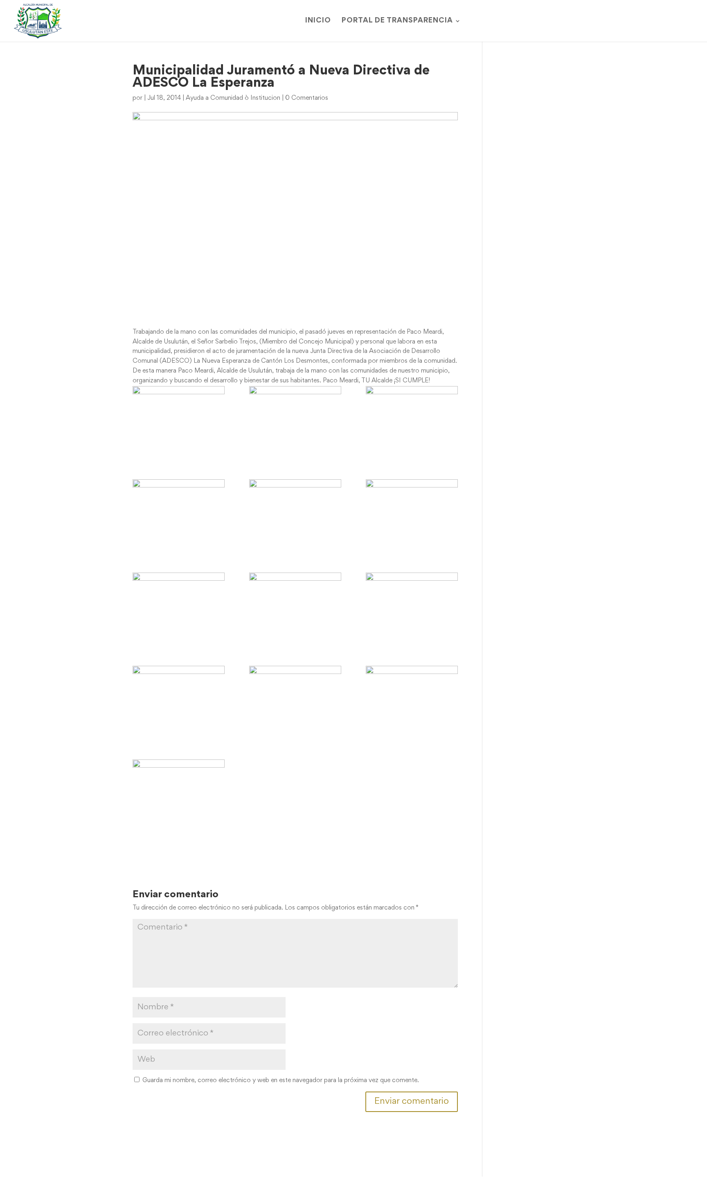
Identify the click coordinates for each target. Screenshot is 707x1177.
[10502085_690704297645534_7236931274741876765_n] (412, 513)
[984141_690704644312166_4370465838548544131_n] (179, 420)
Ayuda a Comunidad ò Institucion (233, 98)
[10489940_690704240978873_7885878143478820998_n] (179, 513)
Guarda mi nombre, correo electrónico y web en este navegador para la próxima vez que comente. (280, 1080)
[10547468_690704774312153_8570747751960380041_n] (295, 700)
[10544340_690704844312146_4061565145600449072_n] (179, 700)
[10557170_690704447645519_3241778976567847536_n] (412, 700)
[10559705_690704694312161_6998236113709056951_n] (179, 794)
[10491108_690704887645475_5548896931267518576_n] (295, 513)
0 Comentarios (306, 98)
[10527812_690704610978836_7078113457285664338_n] (412, 607)
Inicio (318, 21)
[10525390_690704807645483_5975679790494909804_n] (179, 607)
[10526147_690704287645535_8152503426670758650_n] (295, 607)
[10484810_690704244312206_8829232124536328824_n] (412, 420)
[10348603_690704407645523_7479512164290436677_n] (295, 420)
